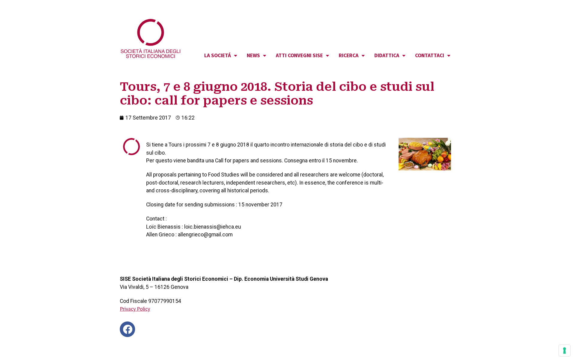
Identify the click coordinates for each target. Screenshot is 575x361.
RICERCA (348, 55)
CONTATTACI (429, 55)
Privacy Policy (135, 309)
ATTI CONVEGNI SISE (299, 55)
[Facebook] (127, 329)
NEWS (253, 55)
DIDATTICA (386, 55)
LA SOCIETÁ (217, 55)
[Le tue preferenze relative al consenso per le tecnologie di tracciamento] (564, 350)
